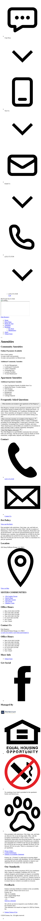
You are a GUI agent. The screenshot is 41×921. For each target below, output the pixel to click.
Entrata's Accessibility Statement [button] (14, 854)
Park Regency (5, 317)
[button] (22, 753)
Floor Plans (8, 322)
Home (6, 320)
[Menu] (1, 337)
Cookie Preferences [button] (10, 852)
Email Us (26, 632)
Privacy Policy (9, 851)
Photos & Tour (9, 323)
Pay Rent (11, 329)
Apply (6, 332)
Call (9, 295)
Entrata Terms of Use (11, 912)
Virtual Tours (8, 334)
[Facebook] (22, 700)
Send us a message (10, 901)
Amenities (8, 325)
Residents (7, 327)
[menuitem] (22, 320)
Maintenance (12, 330)
